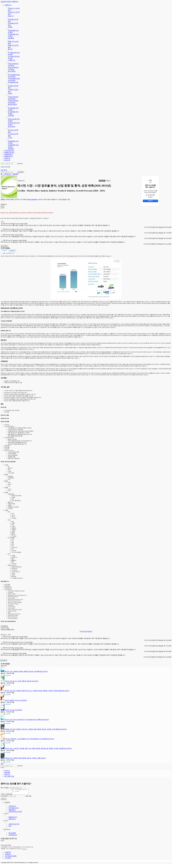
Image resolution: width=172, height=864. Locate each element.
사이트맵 (8, 858)
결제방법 (7, 772)
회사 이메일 (4, 787)
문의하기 (3, 799)
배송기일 (7, 774)
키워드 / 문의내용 (6, 794)
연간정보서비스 (9, 150)
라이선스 (7, 770)
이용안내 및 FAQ (13, 824)
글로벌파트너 (8, 154)
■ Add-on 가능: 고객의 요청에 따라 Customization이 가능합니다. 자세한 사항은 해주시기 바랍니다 (27, 212)
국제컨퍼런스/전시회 (15, 811)
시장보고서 (7, 5)
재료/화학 (15, 174)
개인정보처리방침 (10, 856)
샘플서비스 (12, 819)
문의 (9, 826)
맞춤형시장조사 (9, 152)
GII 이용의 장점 (9, 776)
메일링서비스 (8, 156)
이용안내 (7, 158)
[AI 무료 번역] (86, 631)
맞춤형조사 (12, 809)
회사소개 (7, 160)
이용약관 (8, 854)
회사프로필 (12, 833)
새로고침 (28, 796)
